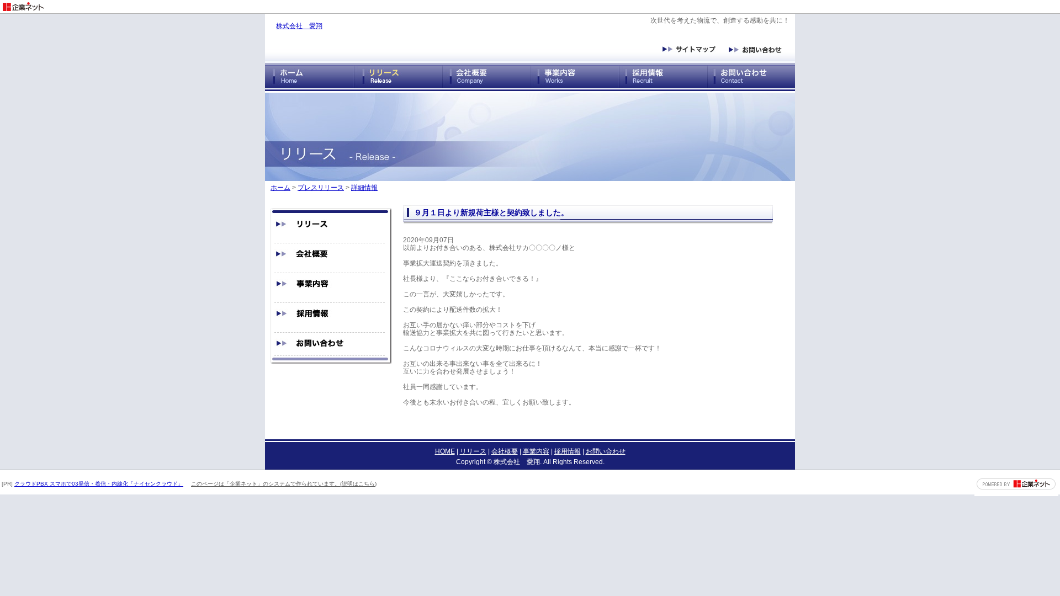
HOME (445, 451)
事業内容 (536, 451)
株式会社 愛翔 (299, 26)
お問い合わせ (606, 451)
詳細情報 (364, 187)
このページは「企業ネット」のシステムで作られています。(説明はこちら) (284, 484)
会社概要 (504, 451)
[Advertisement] (931, 4)
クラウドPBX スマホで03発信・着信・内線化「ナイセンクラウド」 (98, 484)
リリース (473, 451)
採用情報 (567, 451)
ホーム (280, 187)
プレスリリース (321, 187)
